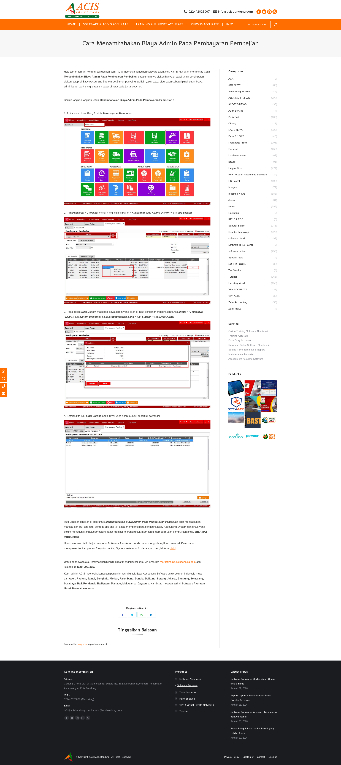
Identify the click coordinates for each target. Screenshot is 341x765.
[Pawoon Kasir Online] (253, 437)
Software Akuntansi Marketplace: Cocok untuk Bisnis (253, 681)
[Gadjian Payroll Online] (236, 437)
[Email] (6, 393)
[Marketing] (6, 371)
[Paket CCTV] (236, 404)
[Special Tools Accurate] (253, 388)
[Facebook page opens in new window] (258, 11)
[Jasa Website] (253, 420)
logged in (82, 644)
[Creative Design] (253, 404)
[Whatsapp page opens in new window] (274, 11)
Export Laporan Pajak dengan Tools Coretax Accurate (251, 698)
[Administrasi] (6, 378)
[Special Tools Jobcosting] (269, 420)
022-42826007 (199, 11)
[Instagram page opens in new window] (269, 11)
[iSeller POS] (236, 388)
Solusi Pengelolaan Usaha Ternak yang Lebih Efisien (253, 730)
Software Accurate (187, 685)
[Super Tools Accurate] (269, 437)
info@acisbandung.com (235, 11)
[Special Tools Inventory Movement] (236, 418)
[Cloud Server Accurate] (269, 388)
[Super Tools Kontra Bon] (269, 404)
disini (172, 548)
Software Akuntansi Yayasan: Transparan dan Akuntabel (254, 714)
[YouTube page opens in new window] (264, 11)
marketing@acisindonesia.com (178, 561)
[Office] (6, 386)
